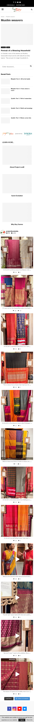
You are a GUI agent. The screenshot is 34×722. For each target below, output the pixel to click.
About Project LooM (17, 167)
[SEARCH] (31, 66)
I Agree (22, 720)
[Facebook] (9, 709)
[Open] (17, 252)
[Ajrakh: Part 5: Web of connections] (5, 101)
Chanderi (3, 47)
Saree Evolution (17, 196)
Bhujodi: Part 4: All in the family (20, 79)
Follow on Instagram (23, 698)
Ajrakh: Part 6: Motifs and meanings (21, 108)
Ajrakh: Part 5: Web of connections (21, 98)
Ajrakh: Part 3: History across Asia (21, 118)
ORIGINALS (11, 5)
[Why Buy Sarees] (17, 212)
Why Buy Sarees (17, 224)
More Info (29, 720)
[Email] (25, 709)
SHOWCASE (20, 5)
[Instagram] (31, 266)
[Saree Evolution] (17, 183)
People (8, 47)
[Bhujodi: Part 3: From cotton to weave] (5, 91)
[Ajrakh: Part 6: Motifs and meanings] (5, 111)
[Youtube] (19, 709)
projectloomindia (16, 238)
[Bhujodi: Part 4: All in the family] (5, 81)
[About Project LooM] (17, 155)
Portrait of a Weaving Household (15, 51)
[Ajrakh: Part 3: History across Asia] (5, 120)
